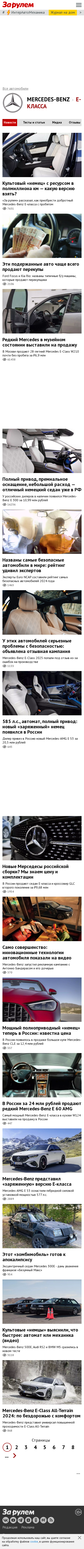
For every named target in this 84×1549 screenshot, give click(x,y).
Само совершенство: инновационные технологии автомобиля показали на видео (36, 952)
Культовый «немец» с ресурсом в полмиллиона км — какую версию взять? (38, 188)
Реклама (27, 1527)
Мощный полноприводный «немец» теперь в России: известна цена (41, 1030)
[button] (80, 1538)
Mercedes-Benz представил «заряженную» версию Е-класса (37, 1181)
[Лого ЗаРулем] (17, 5)
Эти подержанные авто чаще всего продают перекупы (40, 266)
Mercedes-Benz (48, 99)
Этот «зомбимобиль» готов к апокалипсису (33, 1257)
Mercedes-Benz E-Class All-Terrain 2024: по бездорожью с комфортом (41, 1413)
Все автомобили (15, 88)
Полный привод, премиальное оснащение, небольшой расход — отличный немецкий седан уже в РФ (41, 484)
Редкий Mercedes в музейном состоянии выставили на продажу (39, 342)
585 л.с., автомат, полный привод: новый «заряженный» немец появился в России (39, 726)
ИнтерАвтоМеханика (28, 12)
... (7, 1455)
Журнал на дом (63, 12)
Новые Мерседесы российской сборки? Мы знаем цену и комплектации (35, 871)
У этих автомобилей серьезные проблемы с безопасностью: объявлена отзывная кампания (36, 646)
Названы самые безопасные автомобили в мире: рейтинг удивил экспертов (33, 565)
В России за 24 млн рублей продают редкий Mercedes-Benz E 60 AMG (41, 1106)
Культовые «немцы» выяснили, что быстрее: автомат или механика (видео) (40, 1335)
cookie (34, 1541)
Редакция (9, 1527)
